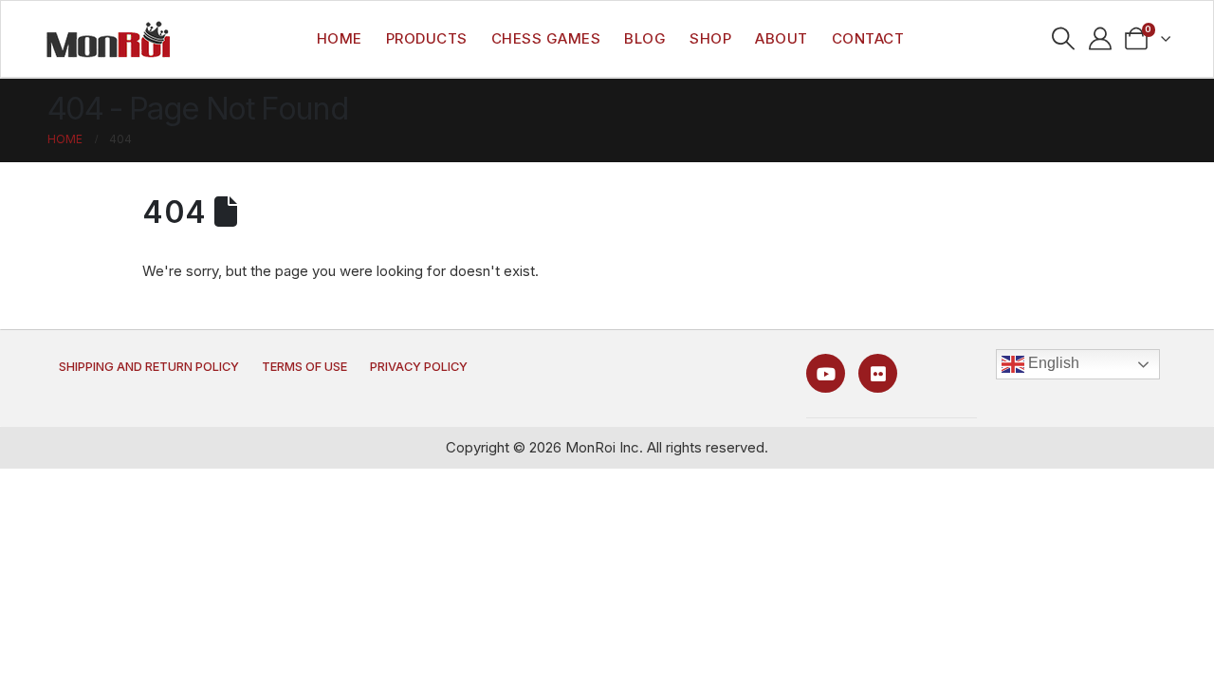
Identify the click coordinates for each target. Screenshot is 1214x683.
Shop (710, 38)
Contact (868, 38)
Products (427, 38)
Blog (645, 38)
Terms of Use (304, 367)
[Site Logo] (108, 39)
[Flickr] (877, 373)
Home (339, 38)
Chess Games (546, 38)
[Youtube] (825, 373)
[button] (1062, 39)
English (1051, 363)
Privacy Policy (419, 367)
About (781, 38)
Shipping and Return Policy (149, 367)
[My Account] (1099, 39)
